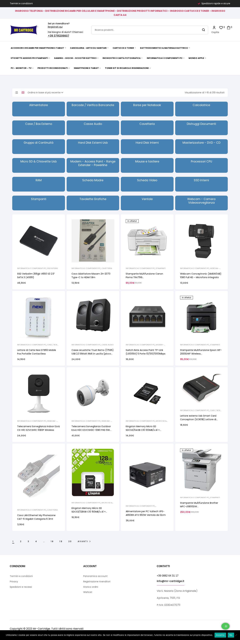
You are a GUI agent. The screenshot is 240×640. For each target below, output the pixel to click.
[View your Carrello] (228, 27)
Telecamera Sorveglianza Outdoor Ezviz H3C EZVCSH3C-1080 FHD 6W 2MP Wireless (91, 430)
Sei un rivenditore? (59, 23)
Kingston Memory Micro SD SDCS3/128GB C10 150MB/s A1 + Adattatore (89, 511)
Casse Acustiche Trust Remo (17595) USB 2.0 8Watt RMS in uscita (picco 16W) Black (93, 353)
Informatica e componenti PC (31, 268)
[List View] (16, 92)
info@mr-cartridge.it (170, 581)
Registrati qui (55, 26)
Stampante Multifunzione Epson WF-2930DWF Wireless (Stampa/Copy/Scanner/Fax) (201, 353)
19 (61, 541)
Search (203, 30)
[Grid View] (23, 92)
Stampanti (161, 268)
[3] (221, 27)
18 (52, 541)
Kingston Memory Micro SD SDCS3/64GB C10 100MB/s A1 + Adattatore (143, 430)
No (230, 635)
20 (70, 541)
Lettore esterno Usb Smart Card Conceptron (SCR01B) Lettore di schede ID (198, 419)
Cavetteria (107, 268)
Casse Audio (107, 344)
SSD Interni (52, 268)
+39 (51, 36)
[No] (236, 635)
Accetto (220, 635)
